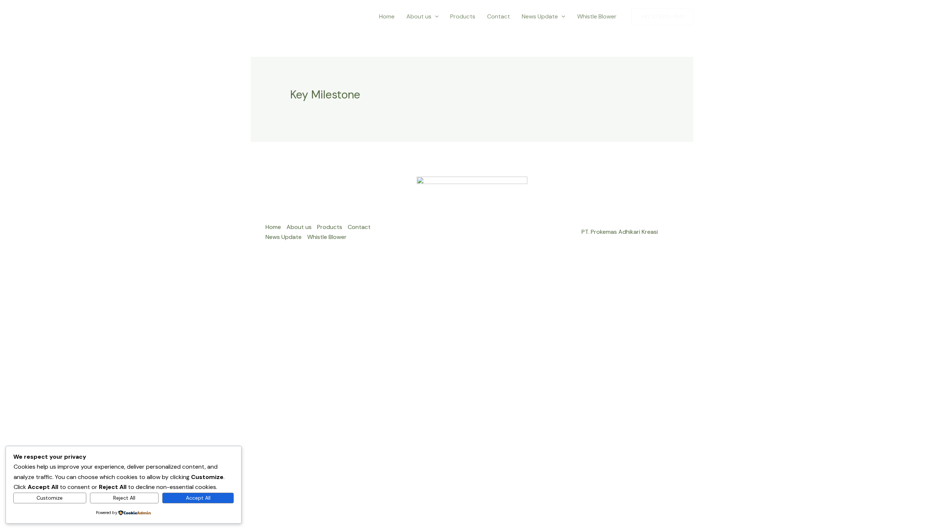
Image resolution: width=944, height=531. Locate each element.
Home (387, 16)
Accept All (198, 497)
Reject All (124, 497)
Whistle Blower (597, 16)
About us (418, 16)
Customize (50, 497)
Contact (498, 16)
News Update (540, 16)
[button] (435, 17)
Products (462, 16)
